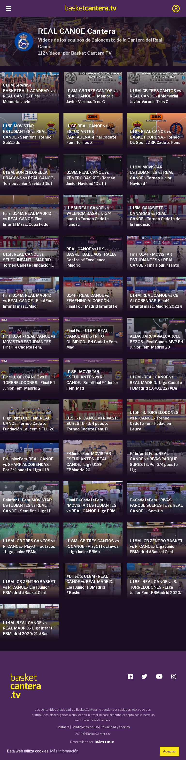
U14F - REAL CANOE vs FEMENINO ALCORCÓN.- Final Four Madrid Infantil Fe (91, 301)
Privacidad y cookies (115, 727)
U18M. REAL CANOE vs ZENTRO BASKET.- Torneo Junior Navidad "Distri (90, 178)
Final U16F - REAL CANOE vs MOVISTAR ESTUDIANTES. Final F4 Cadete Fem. (29, 341)
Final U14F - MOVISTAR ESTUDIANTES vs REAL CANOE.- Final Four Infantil (154, 260)
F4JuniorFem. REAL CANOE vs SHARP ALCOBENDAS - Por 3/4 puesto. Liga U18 (28, 464)
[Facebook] (130, 676)
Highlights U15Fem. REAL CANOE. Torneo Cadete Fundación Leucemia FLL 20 (28, 423)
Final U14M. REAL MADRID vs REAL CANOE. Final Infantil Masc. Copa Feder (27, 219)
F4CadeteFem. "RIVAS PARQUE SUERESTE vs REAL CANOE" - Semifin (156, 505)
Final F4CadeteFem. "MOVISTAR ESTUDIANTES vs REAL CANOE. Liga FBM (91, 505)
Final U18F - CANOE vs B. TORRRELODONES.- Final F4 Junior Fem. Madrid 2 (29, 382)
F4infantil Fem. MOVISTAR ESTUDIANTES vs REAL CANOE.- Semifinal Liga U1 (27, 505)
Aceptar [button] (169, 751)
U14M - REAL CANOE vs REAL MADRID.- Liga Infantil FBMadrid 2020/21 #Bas (28, 628)
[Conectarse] (176, 8)
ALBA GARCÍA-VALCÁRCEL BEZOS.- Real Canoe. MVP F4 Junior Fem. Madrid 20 (156, 341)
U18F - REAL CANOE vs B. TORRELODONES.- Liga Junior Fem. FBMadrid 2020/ (156, 587)
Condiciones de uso (85, 727)
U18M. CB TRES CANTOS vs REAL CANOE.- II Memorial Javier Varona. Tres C (92, 96)
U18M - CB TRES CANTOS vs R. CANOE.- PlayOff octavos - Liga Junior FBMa (29, 546)
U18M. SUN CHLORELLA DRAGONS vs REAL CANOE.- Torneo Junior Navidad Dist (29, 178)
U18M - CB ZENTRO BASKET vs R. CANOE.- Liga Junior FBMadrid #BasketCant (156, 546)
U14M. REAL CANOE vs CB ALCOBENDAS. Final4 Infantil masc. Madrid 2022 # (156, 301)
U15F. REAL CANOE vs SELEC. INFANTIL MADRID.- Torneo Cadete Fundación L (28, 260)
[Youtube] (159, 676)
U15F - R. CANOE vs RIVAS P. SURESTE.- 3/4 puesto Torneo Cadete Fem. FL (92, 423)
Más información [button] (64, 751)
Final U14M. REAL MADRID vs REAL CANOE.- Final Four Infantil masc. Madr (28, 301)
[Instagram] (173, 676)
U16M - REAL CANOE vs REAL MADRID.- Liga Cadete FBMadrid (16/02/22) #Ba (156, 382)
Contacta (63, 727)
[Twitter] (144, 676)
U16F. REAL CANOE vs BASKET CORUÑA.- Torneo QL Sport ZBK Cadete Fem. (155, 137)
